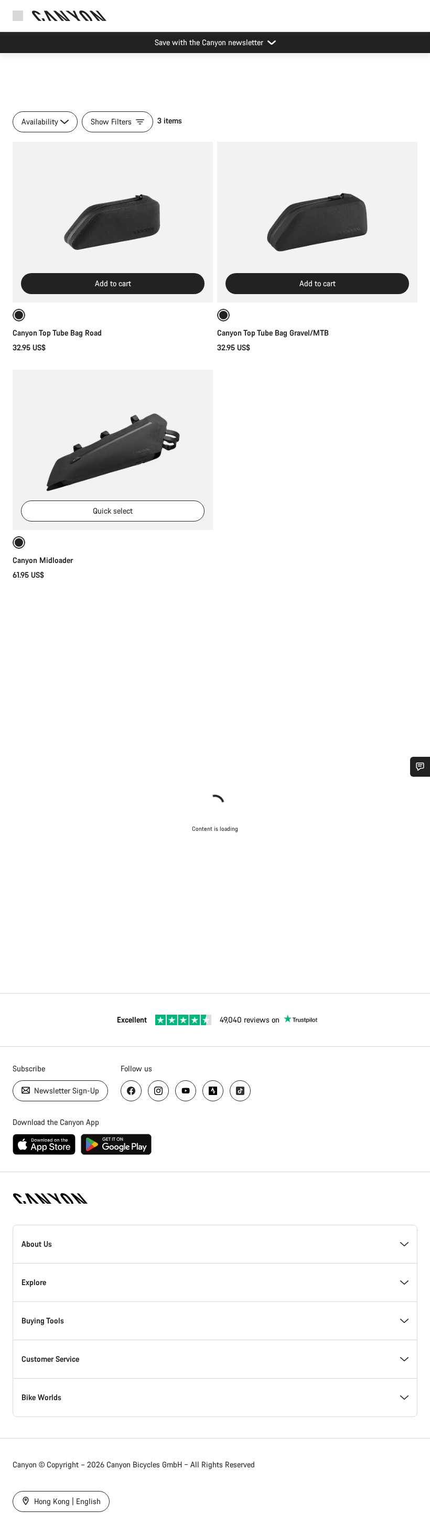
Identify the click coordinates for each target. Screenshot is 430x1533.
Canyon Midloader (43, 560)
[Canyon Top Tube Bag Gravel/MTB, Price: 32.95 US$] (317, 222)
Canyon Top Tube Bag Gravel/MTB (273, 333)
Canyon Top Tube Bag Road (57, 333)
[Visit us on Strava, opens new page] (212, 1090)
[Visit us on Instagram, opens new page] (158, 1090)
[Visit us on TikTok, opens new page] (240, 1090)
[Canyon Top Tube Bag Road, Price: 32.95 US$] (113, 222)
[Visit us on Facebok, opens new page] (131, 1090)
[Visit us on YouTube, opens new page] (185, 1090)
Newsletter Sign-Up (65, 1091)
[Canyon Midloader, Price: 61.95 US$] (113, 450)
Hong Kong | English (66, 1501)
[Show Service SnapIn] (420, 767)
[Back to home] (69, 16)
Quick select (113, 511)
